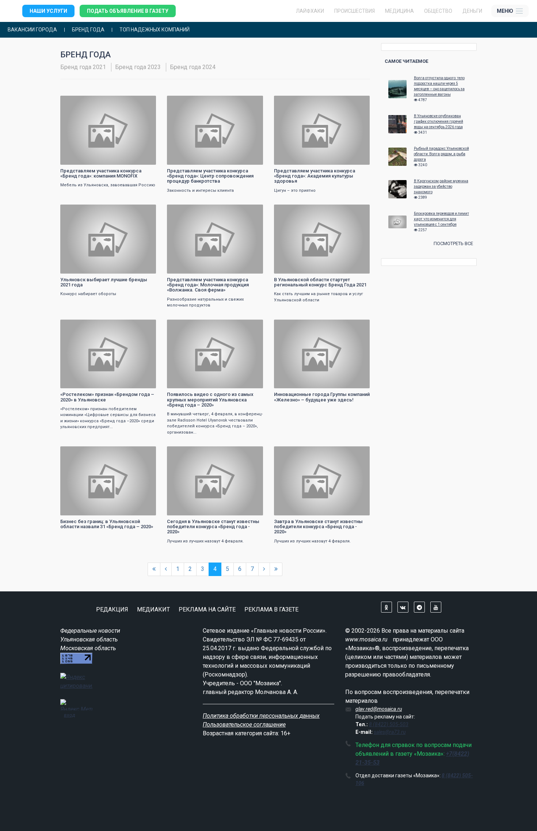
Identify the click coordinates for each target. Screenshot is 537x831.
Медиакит (153, 609)
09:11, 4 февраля (188, 453)
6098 (251, 453)
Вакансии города (32, 30)
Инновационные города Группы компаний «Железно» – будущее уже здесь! (322, 397)
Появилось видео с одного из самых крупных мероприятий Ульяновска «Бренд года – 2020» (210, 400)
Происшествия (354, 11)
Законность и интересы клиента (200, 190)
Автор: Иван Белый (84, 158)
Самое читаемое (406, 61)
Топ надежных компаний (154, 30)
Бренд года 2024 (193, 67)
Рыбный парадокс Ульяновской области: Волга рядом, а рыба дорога (441, 153)
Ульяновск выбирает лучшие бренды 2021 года (103, 282)
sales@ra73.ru (389, 732)
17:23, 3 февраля (295, 453)
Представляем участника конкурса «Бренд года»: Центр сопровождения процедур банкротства (210, 176)
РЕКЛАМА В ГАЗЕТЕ (271, 609)
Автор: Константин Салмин (91, 509)
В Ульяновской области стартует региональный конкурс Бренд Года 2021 (320, 282)
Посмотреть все (453, 243)
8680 (144, 453)
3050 (357, 211)
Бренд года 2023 (138, 67)
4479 (144, 211)
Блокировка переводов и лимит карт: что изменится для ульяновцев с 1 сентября (441, 218)
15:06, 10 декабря (189, 211)
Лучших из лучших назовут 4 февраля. (205, 541)
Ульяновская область (89, 639)
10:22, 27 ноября (295, 211)
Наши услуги (48, 11)
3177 (357, 102)
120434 (249, 326)
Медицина (399, 11)
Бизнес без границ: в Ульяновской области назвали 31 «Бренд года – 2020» (106, 524)
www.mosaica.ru (366, 639)
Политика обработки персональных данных (261, 715)
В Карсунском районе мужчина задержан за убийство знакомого (441, 186)
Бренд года (88, 30)
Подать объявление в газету (127, 11)
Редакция (112, 609)
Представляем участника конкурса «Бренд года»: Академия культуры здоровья (314, 176)
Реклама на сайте (207, 609)
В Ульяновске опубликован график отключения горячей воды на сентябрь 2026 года (438, 121)
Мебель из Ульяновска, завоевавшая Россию (107, 185)
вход (69, 715)
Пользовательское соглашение (244, 724)
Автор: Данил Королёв (193, 382)
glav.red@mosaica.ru (378, 709)
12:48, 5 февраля (82, 453)
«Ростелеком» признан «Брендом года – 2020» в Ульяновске (107, 397)
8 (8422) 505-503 (388, 724)
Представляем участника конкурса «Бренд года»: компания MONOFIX (100, 173)
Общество (438, 11)
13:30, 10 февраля (296, 326)
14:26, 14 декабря (189, 102)
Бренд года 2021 (83, 67)
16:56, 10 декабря (83, 211)
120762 (142, 326)
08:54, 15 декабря (83, 102)
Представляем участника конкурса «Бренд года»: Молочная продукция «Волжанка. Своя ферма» (208, 285)
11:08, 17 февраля (83, 326)
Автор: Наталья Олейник (303, 267)
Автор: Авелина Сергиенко (91, 267)
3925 (251, 211)
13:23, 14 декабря (296, 102)
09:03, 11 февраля (189, 326)
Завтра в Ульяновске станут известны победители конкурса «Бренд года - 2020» (318, 527)
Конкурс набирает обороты (88, 293)
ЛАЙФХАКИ (310, 11)
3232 (144, 102)
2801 (251, 102)
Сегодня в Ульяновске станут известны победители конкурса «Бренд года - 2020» (213, 527)
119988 (355, 326)
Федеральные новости (90, 630)
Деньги (472, 11)
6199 (357, 453)
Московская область (88, 648)
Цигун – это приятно (295, 190)
